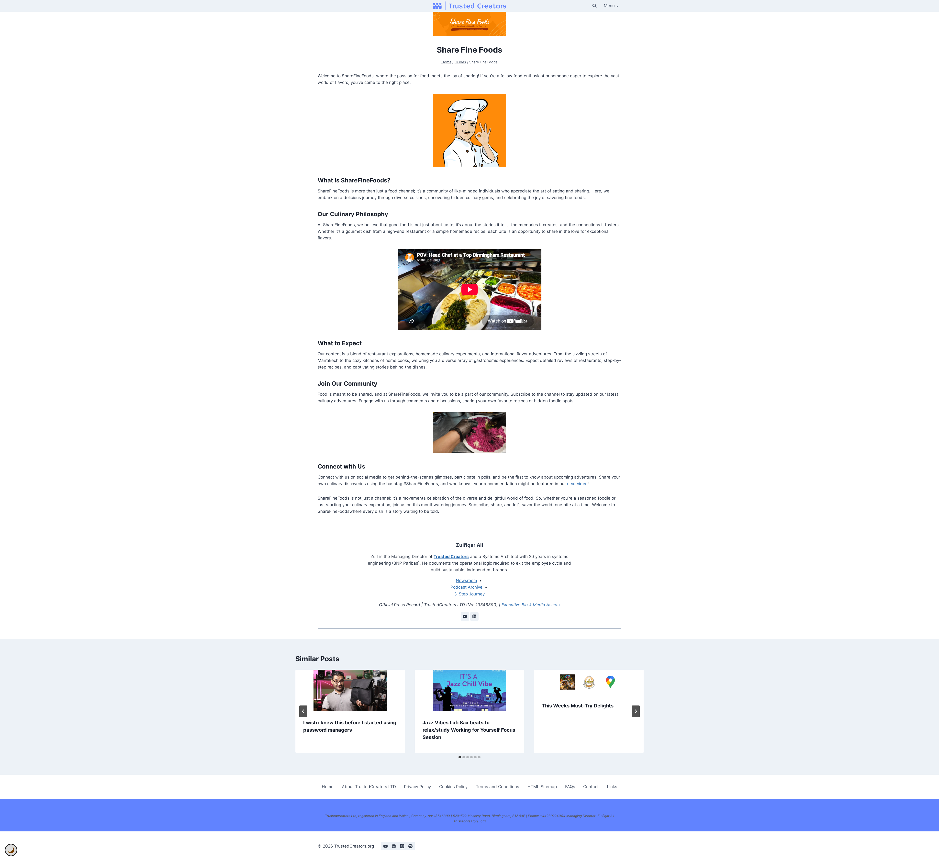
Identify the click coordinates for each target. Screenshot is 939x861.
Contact (591, 786)
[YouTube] (385, 846)
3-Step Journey (469, 594)
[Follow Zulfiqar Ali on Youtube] (465, 616)
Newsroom (466, 580)
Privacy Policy (417, 786)
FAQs (570, 786)
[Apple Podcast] (402, 846)
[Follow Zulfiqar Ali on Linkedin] (474, 616)
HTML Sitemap (542, 786)
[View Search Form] (594, 5)
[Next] (636, 711)
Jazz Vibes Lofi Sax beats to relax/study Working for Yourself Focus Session (469, 730)
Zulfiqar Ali (469, 545)
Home (328, 786)
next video (577, 483)
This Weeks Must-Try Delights (578, 706)
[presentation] (350, 690)
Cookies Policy (453, 786)
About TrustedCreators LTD (369, 786)
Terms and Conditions (497, 786)
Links (612, 786)
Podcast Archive (466, 587)
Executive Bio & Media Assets (531, 604)
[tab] (459, 757)
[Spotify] (410, 846)
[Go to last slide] (303, 711)
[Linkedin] (394, 846)
